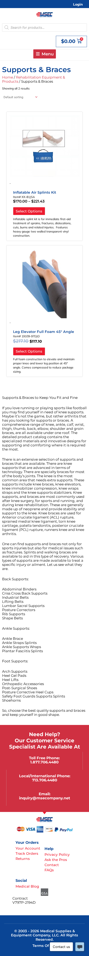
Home (7, 77)
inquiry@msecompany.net (44, 798)
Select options (29, 211)
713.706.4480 (44, 780)
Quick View (44, 175)
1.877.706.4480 (44, 762)
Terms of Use (44, 946)
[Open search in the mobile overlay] (44, 27)
